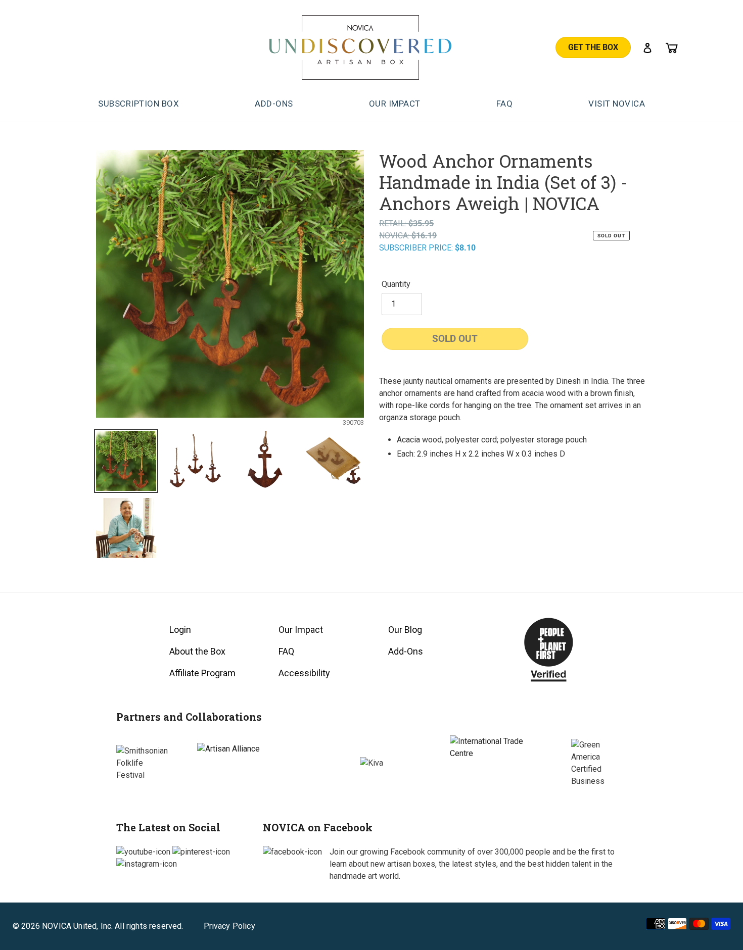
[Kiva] (371, 763)
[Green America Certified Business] (599, 763)
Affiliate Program (202, 673)
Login (180, 629)
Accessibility (304, 673)
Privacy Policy (229, 926)
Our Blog (405, 629)
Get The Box (593, 47)
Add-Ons (405, 651)
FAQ (286, 651)
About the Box (197, 651)
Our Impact (300, 629)
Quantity (396, 284)
